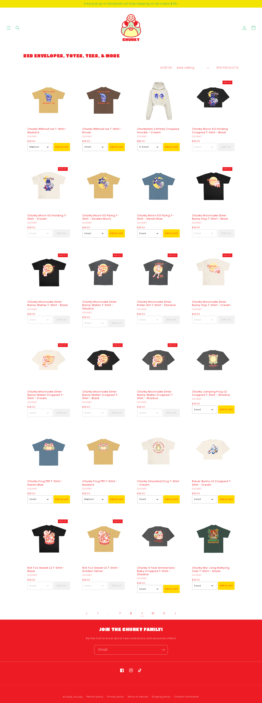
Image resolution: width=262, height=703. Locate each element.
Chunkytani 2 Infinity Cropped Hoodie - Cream (158, 130)
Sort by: (166, 68)
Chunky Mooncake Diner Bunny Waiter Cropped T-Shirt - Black (100, 395)
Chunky (78, 696)
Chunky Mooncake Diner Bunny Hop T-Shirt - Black (210, 217)
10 (153, 613)
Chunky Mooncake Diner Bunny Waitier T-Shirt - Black (47, 303)
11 (164, 613)
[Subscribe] (163, 650)
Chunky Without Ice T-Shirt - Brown (102, 130)
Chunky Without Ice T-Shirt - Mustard (47, 130)
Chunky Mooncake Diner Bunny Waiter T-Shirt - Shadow (99, 305)
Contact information (186, 696)
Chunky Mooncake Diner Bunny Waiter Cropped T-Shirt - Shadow (155, 395)
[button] (8, 27)
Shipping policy (161, 696)
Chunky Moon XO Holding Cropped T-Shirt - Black (210, 130)
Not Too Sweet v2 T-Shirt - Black (46, 569)
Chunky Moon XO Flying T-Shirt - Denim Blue (155, 217)
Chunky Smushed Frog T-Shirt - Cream (158, 483)
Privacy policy (115, 696)
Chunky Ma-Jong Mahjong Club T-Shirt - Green (210, 569)
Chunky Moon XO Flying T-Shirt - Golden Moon (100, 217)
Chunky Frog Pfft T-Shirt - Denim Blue (45, 483)
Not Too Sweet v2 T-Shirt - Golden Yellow (101, 569)
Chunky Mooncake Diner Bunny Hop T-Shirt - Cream (211, 303)
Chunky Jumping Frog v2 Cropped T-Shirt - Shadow (211, 393)
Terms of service (138, 696)
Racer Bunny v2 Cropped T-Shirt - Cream (212, 483)
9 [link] (142, 613)
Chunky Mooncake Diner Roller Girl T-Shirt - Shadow (156, 303)
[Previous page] (86, 613)
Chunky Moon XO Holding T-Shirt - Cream (47, 217)
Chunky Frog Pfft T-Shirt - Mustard (99, 483)
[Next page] (175, 613)
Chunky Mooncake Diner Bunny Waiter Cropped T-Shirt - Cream (45, 395)
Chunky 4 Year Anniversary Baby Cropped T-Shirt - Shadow (156, 571)
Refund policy (95, 696)
